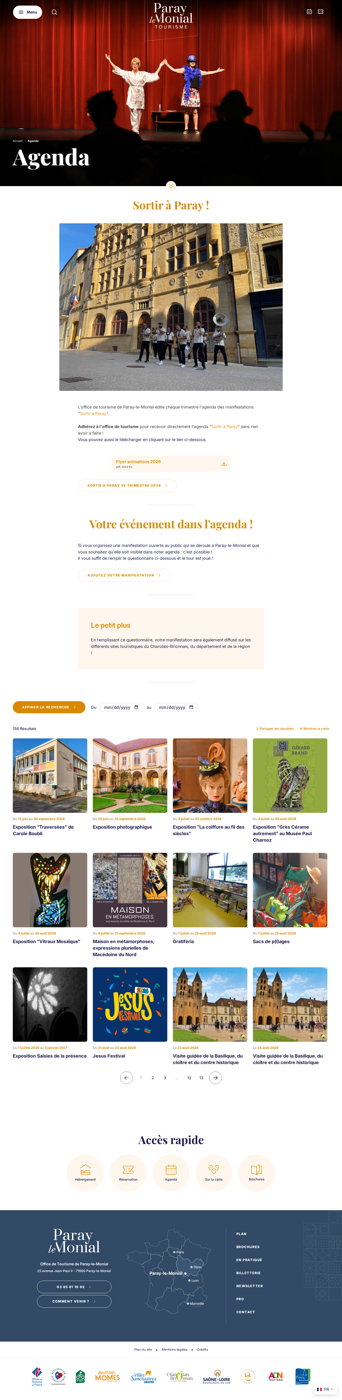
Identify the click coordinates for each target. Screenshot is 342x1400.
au (149, 707)
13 (201, 1077)
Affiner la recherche (46, 707)
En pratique (249, 1260)
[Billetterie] (320, 12)
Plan (241, 1234)
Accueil (18, 141)
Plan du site (143, 1349)
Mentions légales (174, 1349)
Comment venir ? (70, 1301)
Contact (245, 1312)
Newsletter (249, 1286)
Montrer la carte (316, 728)
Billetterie (248, 1273)
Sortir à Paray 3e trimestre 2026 (124, 485)
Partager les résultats (277, 728)
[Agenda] (309, 12)
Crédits (202, 1349)
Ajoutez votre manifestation (120, 575)
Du (93, 707)
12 (189, 1077)
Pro (240, 1299)
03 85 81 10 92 (71, 1287)
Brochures (248, 1247)
